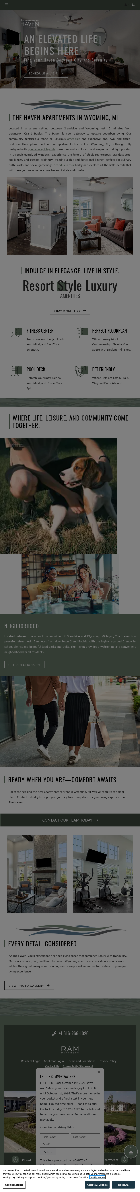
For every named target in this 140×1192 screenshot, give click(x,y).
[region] (70, 1178)
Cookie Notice (97, 1177)
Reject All (123, 1184)
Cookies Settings (14, 1184)
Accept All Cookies (97, 1184)
